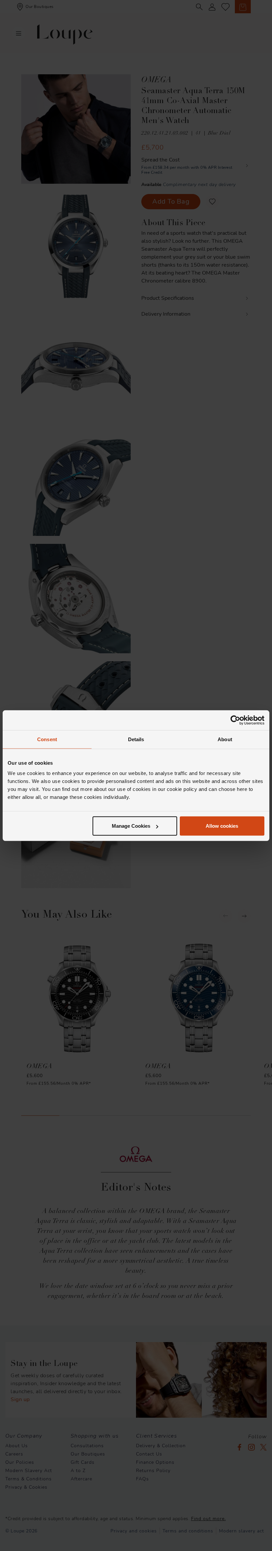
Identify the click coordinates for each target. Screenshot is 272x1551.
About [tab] (225, 739)
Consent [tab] (47, 739)
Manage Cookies (131, 826)
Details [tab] (136, 739)
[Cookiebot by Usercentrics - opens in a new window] (235, 720)
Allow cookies (222, 826)
